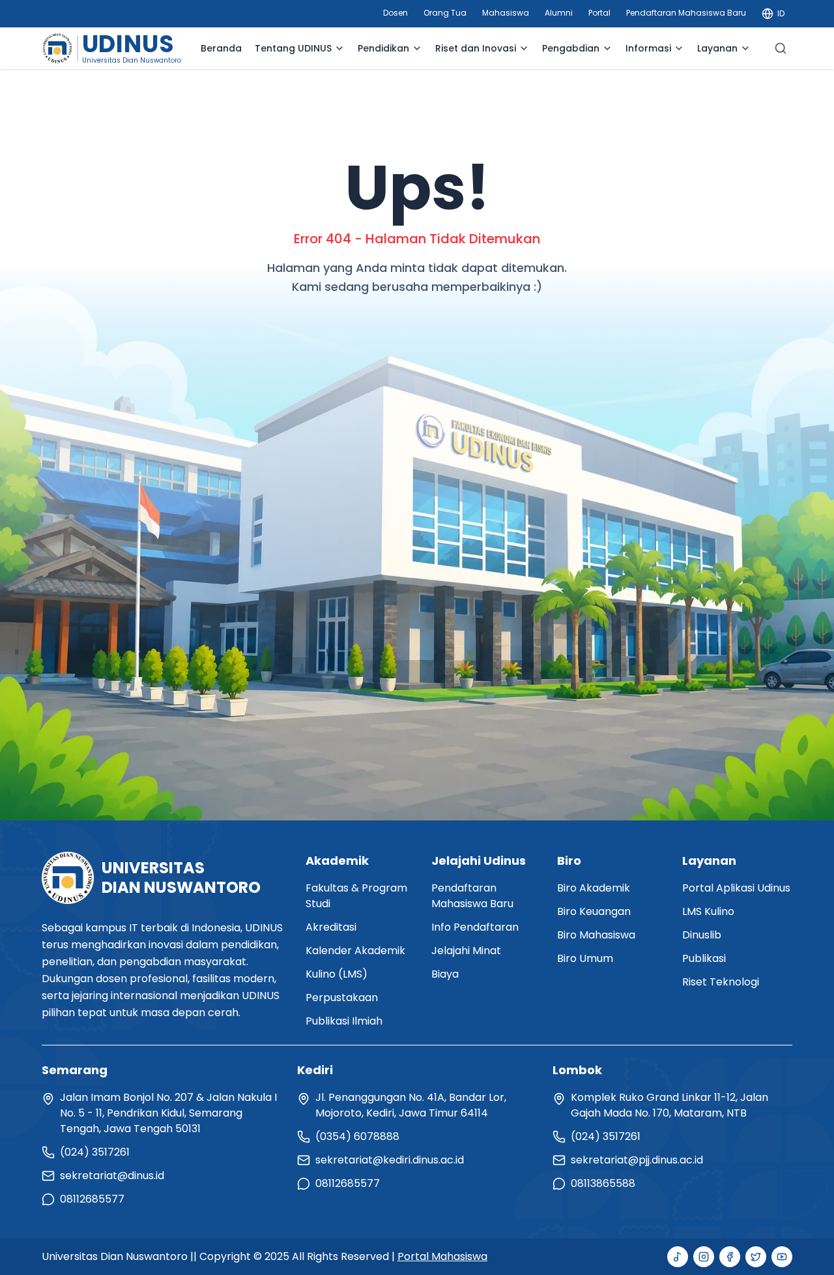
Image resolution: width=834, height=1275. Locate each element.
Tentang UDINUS (293, 48)
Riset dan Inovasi (475, 48)
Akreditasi (331, 927)
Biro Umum (585, 958)
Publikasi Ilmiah (344, 1020)
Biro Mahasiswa (596, 934)
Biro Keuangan (594, 911)
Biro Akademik (593, 887)
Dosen (395, 12)
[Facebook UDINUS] (729, 1256)
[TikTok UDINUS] (677, 1256)
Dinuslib (701, 934)
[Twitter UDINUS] (755, 1256)
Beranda (221, 48)
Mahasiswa (505, 12)
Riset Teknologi (720, 981)
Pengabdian (570, 48)
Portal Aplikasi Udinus (736, 887)
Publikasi (704, 958)
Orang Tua (445, 12)
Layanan (717, 48)
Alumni (559, 12)
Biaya (445, 974)
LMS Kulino (708, 911)
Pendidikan (383, 48)
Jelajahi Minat (466, 950)
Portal (599, 12)
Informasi (648, 48)
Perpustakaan (342, 997)
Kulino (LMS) (336, 974)
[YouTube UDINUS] (781, 1256)
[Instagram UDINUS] (703, 1256)
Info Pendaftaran (475, 927)
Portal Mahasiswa (442, 1256)
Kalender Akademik (355, 950)
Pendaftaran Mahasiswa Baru (686, 12)
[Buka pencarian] (780, 48)
